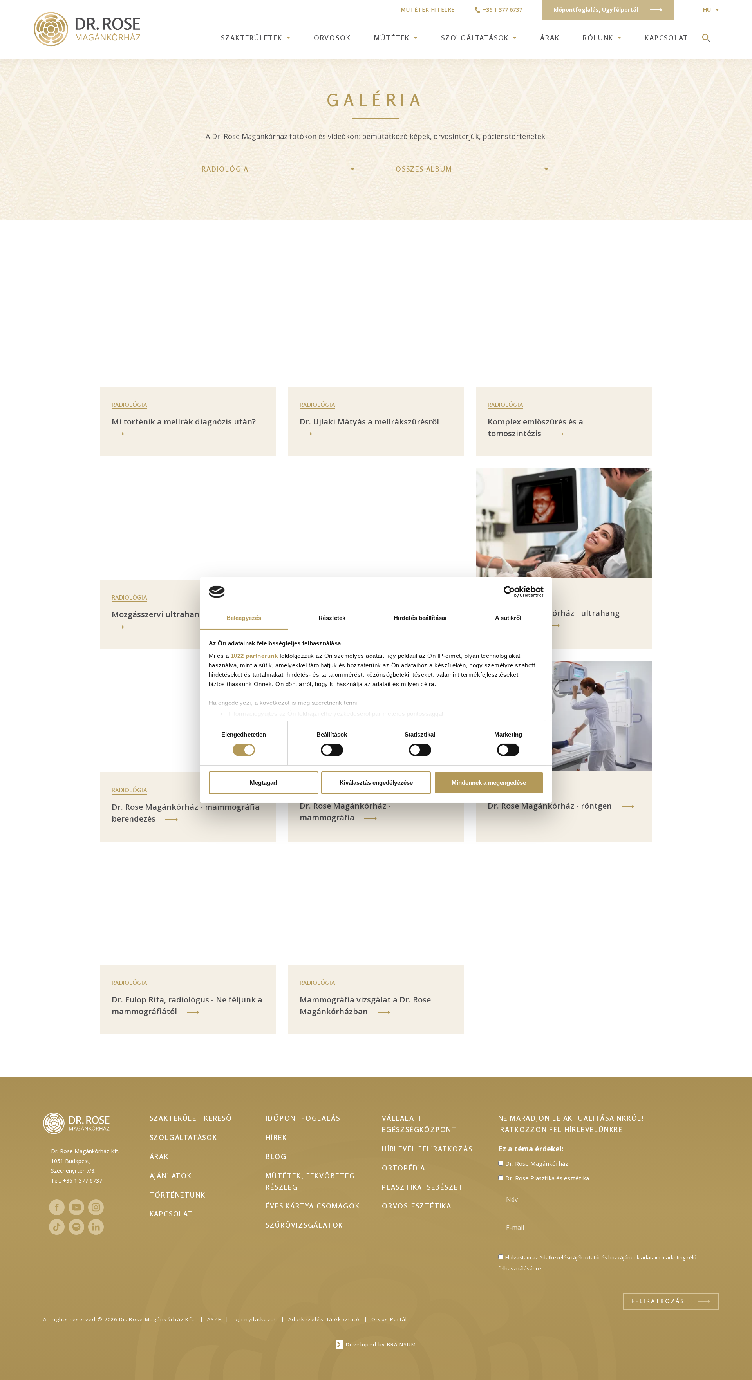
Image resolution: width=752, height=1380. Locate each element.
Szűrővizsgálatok (304, 1225)
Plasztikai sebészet (422, 1187)
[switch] (332, 750)
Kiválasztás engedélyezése (376, 782)
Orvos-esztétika (417, 1205)
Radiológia (129, 404)
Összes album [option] (424, 168)
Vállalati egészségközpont (419, 1124)
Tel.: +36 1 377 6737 (76, 1180)
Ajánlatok (171, 1175)
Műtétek (392, 37)
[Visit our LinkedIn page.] (96, 1227)
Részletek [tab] (331, 617)
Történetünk (178, 1194)
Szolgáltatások (475, 37)
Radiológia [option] (225, 168)
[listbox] (279, 169)
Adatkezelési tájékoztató (324, 1319)
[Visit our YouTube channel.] (76, 1207)
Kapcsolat (666, 37)
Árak (549, 37)
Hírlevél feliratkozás (427, 1148)
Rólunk (598, 37)
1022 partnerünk (254, 655)
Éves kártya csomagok (313, 1205)
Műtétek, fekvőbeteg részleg (310, 1181)
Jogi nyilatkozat (255, 1319)
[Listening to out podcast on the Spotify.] (76, 1227)
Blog (276, 1156)
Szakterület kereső (191, 1118)
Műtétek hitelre (428, 9)
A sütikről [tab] (508, 617)
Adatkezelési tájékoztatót (569, 1257)
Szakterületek (251, 37)
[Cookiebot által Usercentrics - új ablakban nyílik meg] (509, 592)
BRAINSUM (401, 1344)
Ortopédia (403, 1167)
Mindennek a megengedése (489, 782)
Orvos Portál (389, 1319)
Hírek (276, 1137)
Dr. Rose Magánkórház (536, 1163)
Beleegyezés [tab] (243, 617)
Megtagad (263, 782)
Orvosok (332, 37)
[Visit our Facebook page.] (57, 1207)
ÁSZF (214, 1319)
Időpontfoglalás (303, 1118)
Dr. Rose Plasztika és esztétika (547, 1178)
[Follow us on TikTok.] (57, 1227)
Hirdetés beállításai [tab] (420, 617)
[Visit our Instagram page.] (96, 1207)
